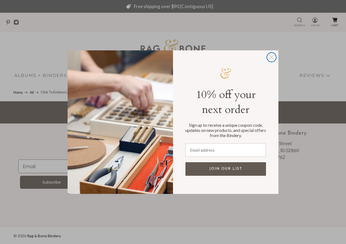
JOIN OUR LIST (225, 169)
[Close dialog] (271, 57)
